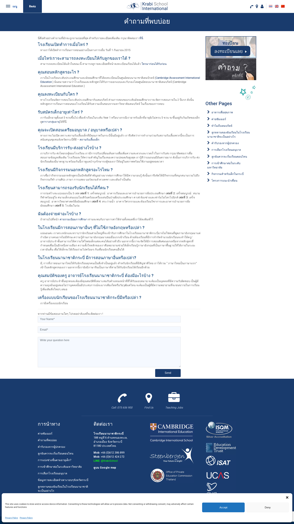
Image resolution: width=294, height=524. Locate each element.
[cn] (283, 6)
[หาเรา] (257, 6)
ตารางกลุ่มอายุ (51, 121)
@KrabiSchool (109, 460)
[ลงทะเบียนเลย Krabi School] (231, 47)
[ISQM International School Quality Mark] (221, 430)
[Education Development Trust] (221, 447)
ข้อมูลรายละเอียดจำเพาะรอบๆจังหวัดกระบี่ (63, 480)
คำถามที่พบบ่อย (47, 440)
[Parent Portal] (262, 6)
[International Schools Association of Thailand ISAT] (221, 461)
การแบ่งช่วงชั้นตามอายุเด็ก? (54, 460)
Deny (268, 507)
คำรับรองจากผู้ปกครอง (225, 143)
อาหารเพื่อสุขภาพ (222, 112)
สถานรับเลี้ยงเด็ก (89, 139)
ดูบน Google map (105, 467)
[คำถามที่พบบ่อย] (231, 69)
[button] (287, 497)
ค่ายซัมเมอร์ (218, 119)
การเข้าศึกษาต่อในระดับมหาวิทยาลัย (60, 466)
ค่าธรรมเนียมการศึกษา (73, 219)
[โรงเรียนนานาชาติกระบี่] (147, 6)
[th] (270, 6)
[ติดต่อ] (251, 6)
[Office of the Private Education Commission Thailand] (172, 475)
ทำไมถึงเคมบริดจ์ (221, 125)
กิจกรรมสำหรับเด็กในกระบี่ (227, 174)
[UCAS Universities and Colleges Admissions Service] (221, 475)
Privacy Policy (11, 518)
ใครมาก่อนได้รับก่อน (154, 64)
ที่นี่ (141, 38)
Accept (223, 507)
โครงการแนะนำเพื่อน (224, 180)
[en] (277, 6)
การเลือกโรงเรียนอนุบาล (226, 149)
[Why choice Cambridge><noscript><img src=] (172, 432)
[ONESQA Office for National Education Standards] (221, 488)
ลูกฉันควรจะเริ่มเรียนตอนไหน (229, 156)
